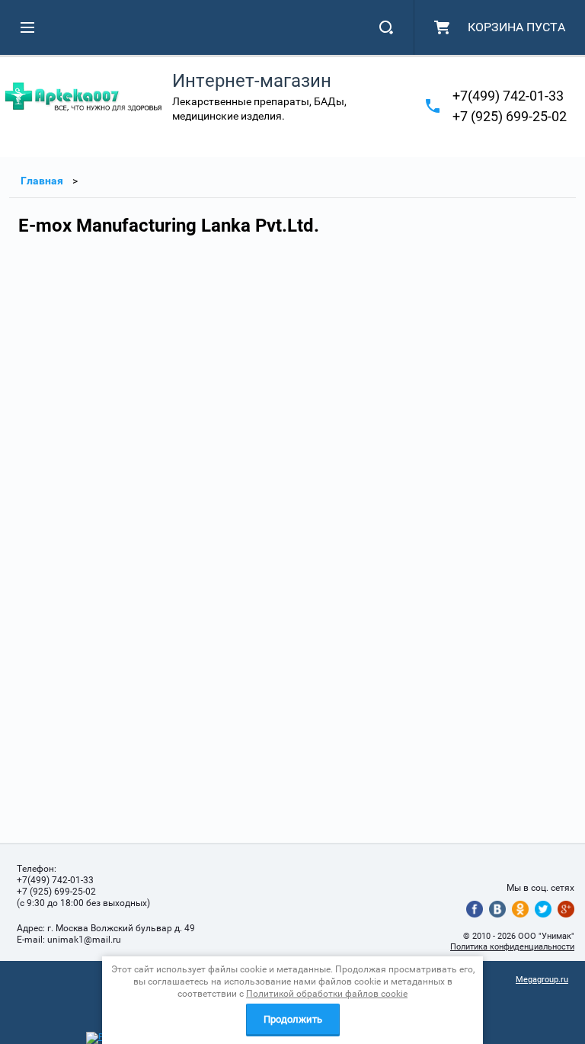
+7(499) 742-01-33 (508, 96)
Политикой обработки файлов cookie (327, 993)
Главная (42, 181)
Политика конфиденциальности (512, 947)
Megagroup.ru (542, 980)
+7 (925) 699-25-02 (509, 116)
